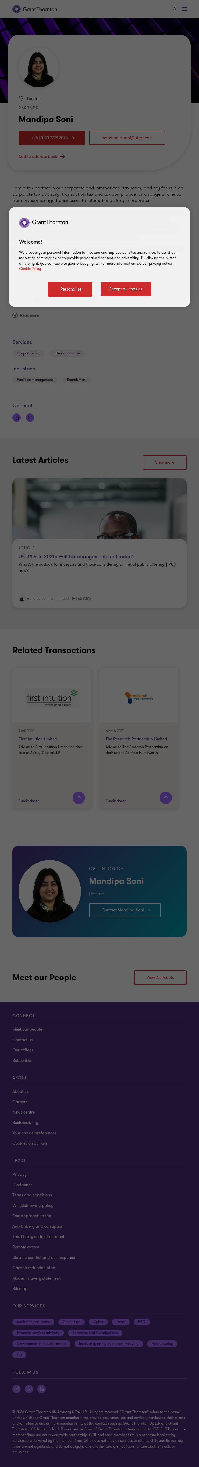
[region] (99, 257)
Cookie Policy (30, 268)
